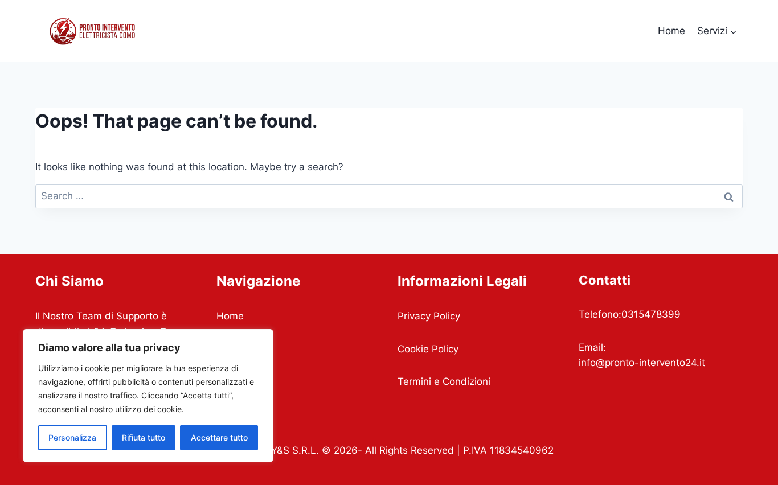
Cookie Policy (428, 349)
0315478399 (651, 314)
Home (671, 30)
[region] (148, 395)
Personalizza (72, 437)
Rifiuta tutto (143, 437)
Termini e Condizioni (444, 381)
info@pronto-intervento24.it (642, 362)
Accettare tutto (219, 437)
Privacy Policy (429, 316)
